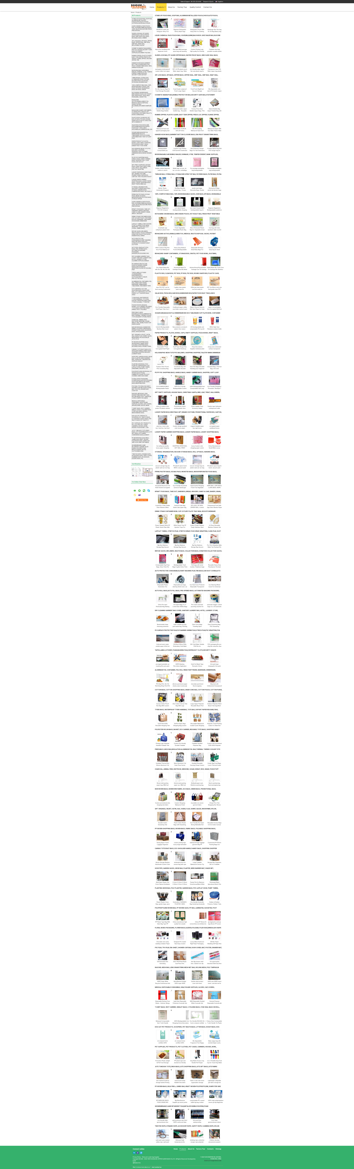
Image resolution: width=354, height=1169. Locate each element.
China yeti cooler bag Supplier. (150, 1157)
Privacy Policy (137, 1157)
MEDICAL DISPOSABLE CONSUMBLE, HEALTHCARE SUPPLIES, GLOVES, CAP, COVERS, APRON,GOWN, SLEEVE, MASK (142, 403)
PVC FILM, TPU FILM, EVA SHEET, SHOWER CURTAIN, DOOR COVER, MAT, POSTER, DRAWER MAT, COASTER (141, 388)
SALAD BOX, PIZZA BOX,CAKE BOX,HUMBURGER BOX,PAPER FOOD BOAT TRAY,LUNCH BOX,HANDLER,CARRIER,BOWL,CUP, (142, 127)
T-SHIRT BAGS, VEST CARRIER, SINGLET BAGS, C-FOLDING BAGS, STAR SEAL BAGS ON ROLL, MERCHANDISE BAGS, (141, 410)
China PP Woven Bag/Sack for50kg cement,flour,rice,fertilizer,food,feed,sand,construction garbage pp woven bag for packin (205, 924)
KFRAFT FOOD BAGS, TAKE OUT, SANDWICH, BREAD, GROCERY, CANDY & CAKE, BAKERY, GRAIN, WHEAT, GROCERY (141, 211)
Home (152, 7)
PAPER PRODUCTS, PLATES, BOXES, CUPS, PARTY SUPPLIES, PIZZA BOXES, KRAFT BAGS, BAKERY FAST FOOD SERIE (141, 143)
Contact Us (207, 7)
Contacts (210, 1149)
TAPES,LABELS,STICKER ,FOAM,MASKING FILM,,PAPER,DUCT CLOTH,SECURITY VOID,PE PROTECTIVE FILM (139, 275)
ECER (134, 1161)
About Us (171, 7)
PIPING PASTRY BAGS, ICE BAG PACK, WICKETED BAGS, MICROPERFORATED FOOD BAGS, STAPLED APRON (141, 197)
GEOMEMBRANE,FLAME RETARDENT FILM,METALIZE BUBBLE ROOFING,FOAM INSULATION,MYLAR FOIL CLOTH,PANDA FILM (140, 448)
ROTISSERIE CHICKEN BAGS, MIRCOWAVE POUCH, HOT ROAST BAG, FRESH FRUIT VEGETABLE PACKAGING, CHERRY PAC (142, 95)
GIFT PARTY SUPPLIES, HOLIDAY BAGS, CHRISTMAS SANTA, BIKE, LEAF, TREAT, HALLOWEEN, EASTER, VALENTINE (141, 167)
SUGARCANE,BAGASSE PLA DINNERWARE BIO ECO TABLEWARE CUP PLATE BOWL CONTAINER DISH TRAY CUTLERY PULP (141, 135)
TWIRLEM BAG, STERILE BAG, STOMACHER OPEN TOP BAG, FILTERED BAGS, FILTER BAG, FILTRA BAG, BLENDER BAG (140, 80)
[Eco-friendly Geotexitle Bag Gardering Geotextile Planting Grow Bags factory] (197, 896)
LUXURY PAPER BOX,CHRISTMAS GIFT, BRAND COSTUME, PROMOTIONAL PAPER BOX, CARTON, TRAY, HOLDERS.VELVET (142, 174)
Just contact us (156, 1167)
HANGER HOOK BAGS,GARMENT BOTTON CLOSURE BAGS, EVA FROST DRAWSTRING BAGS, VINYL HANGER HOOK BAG (142, 65)
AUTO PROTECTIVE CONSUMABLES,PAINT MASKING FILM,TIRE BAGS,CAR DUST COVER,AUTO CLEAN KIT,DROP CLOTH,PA (141, 241)
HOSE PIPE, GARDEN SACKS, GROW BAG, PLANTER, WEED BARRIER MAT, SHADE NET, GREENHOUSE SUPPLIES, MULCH (142, 359)
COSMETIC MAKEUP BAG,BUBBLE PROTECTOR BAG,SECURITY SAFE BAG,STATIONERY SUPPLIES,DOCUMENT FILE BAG (142, 50)
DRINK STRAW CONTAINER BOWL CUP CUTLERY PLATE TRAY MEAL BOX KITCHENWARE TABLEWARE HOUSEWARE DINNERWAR (142, 219)
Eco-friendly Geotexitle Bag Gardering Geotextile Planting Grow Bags (197, 904)
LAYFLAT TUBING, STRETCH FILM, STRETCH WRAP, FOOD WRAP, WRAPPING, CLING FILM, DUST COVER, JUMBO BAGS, (141, 226)
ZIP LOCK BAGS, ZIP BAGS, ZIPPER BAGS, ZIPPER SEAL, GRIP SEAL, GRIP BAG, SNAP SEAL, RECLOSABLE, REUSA (142, 43)
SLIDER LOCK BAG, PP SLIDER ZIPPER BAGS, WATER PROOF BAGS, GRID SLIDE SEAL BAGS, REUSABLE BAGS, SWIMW (140, 36)
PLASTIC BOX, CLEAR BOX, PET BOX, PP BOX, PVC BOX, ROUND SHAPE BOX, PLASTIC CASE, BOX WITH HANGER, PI (141, 120)
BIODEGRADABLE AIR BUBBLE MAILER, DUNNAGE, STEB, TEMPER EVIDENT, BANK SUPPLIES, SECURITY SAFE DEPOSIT (142, 73)
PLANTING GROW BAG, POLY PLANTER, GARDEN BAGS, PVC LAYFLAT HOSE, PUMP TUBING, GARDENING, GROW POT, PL (141, 366)
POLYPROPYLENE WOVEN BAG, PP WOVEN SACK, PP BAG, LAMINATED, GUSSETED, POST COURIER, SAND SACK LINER (142, 374)
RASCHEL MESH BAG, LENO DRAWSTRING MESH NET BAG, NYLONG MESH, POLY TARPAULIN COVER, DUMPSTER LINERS (141, 396)
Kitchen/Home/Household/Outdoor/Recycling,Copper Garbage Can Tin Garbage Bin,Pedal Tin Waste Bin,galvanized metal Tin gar (205, 269)
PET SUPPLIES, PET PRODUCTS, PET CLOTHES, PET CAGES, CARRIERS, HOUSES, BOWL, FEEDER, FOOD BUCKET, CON (141, 425)
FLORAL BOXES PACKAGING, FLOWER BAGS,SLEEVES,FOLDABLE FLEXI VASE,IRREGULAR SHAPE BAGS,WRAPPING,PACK (142, 381)
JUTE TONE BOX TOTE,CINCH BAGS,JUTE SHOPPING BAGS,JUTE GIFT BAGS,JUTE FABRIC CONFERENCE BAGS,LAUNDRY (142, 433)
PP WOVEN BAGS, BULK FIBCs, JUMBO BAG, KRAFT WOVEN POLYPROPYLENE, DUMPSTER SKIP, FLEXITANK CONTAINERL (141, 440)
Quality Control (195, 7)
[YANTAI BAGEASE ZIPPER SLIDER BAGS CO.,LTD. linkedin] (134, 1152)
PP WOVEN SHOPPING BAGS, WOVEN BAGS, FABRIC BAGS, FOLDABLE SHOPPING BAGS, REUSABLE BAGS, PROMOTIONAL (141, 344)
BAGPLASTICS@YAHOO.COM (212, 1160)
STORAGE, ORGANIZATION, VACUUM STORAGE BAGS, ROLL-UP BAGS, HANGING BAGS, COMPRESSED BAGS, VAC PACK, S (142, 189)
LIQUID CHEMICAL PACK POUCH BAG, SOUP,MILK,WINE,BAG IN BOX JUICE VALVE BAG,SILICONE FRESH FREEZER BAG (142, 28)
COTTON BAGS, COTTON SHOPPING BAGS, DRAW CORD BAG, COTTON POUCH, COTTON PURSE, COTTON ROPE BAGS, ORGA (141, 291)
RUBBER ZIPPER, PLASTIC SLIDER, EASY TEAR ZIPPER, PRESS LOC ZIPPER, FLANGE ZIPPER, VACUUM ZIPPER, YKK (142, 58)
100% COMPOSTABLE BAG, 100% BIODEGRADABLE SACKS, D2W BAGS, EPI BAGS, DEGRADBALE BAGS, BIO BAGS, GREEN (141, 87)
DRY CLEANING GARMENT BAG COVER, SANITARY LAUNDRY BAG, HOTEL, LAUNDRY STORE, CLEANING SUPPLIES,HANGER (142, 258)
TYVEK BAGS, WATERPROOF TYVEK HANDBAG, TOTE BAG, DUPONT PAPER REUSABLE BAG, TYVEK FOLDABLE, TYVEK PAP (141, 300)
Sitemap (218, 1149)
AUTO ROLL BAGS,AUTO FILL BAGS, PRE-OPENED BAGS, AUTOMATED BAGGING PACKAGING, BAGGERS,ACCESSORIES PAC (140, 250)
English (220, 1)
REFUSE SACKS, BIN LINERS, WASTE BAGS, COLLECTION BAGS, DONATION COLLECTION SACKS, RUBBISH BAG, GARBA (142, 233)
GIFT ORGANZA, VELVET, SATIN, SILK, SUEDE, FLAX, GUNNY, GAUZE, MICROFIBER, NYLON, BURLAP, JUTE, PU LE (142, 337)
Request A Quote (208, 1)
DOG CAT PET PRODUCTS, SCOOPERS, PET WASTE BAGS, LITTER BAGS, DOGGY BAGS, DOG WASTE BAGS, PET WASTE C (141, 418)
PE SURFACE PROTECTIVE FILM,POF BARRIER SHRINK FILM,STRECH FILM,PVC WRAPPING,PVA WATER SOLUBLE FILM (141, 266)
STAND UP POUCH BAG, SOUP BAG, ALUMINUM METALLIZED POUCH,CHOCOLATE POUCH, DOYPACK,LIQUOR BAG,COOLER (142, 21)
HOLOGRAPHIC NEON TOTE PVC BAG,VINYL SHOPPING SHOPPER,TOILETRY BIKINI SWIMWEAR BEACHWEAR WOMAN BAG (142, 151)
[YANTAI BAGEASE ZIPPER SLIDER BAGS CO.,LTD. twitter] (141, 1152)
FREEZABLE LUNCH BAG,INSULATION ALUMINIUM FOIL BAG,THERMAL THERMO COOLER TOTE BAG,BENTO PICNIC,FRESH (141, 315)
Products (160, 7)
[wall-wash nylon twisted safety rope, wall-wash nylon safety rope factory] (162, 1134)
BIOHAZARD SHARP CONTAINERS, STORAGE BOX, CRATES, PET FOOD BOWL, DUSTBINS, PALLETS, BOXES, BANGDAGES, (142, 112)
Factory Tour (182, 7)
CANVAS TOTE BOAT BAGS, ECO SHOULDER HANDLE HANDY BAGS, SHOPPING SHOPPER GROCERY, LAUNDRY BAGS (142, 351)
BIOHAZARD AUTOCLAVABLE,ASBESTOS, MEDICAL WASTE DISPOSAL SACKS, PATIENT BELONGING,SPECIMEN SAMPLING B (141, 103)
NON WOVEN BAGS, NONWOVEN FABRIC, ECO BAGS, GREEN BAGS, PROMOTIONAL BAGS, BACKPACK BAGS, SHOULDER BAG (141, 329)
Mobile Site (137, 1163)
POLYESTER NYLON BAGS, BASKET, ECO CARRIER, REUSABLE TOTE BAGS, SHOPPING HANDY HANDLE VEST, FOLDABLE (142, 307)
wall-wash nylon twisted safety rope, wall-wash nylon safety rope (162, 1142)
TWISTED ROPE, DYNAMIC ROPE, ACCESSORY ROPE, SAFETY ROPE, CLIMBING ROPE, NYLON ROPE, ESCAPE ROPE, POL (142, 456)
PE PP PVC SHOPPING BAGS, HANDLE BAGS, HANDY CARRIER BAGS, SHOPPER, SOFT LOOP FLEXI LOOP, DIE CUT (141, 160)
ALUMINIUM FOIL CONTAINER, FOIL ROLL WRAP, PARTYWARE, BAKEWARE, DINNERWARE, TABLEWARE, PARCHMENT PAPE (142, 284)
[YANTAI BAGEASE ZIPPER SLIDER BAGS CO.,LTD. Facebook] (137, 1152)
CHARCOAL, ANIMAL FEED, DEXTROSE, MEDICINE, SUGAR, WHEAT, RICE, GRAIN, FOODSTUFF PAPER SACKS (141, 322)
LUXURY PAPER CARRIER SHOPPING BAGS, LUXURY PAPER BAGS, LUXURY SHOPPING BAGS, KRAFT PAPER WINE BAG (141, 182)
